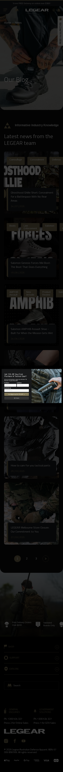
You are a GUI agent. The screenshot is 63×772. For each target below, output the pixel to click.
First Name (6, 382)
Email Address (7, 388)
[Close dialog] (60, 370)
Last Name (19, 382)
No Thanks (16, 398)
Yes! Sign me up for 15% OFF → (16, 394)
